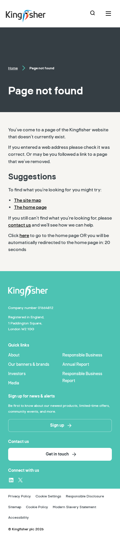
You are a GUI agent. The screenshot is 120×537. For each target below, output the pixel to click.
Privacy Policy (19, 496)
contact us (19, 225)
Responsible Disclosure (85, 496)
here (24, 236)
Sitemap (14, 507)
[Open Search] (93, 14)
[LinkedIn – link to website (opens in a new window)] (11, 480)
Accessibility (18, 517)
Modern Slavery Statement (74, 507)
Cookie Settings (48, 496)
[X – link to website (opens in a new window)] (20, 480)
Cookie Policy (37, 507)
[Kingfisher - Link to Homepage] (34, 15)
